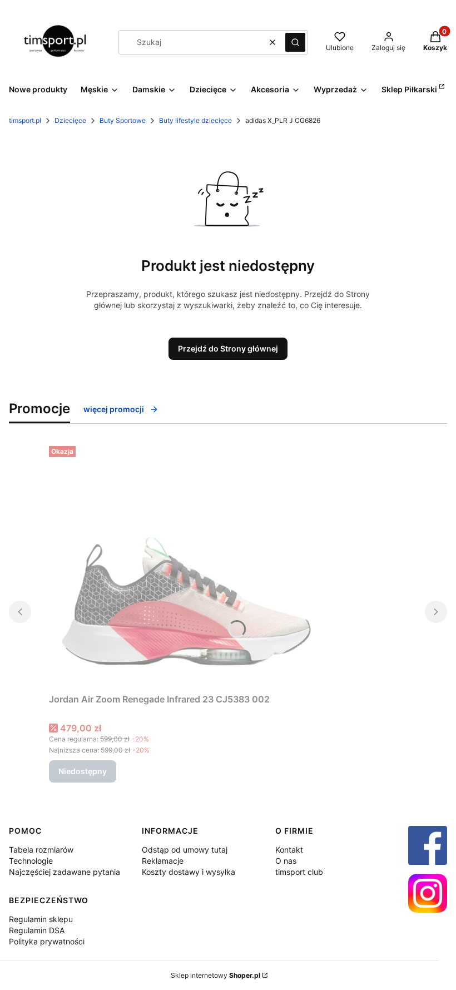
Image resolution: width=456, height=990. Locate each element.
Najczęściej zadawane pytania (64, 872)
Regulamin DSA (37, 930)
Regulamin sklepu (41, 919)
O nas (285, 860)
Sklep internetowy (215, 975)
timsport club (299, 872)
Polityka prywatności (47, 941)
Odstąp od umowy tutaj (184, 849)
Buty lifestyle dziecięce (195, 120)
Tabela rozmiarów (41, 849)
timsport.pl (25, 120)
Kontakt (289, 849)
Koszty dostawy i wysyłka (188, 872)
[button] (295, 42)
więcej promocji (113, 409)
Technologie (31, 860)
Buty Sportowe (123, 120)
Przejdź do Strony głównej (228, 348)
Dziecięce (70, 120)
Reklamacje (163, 860)
